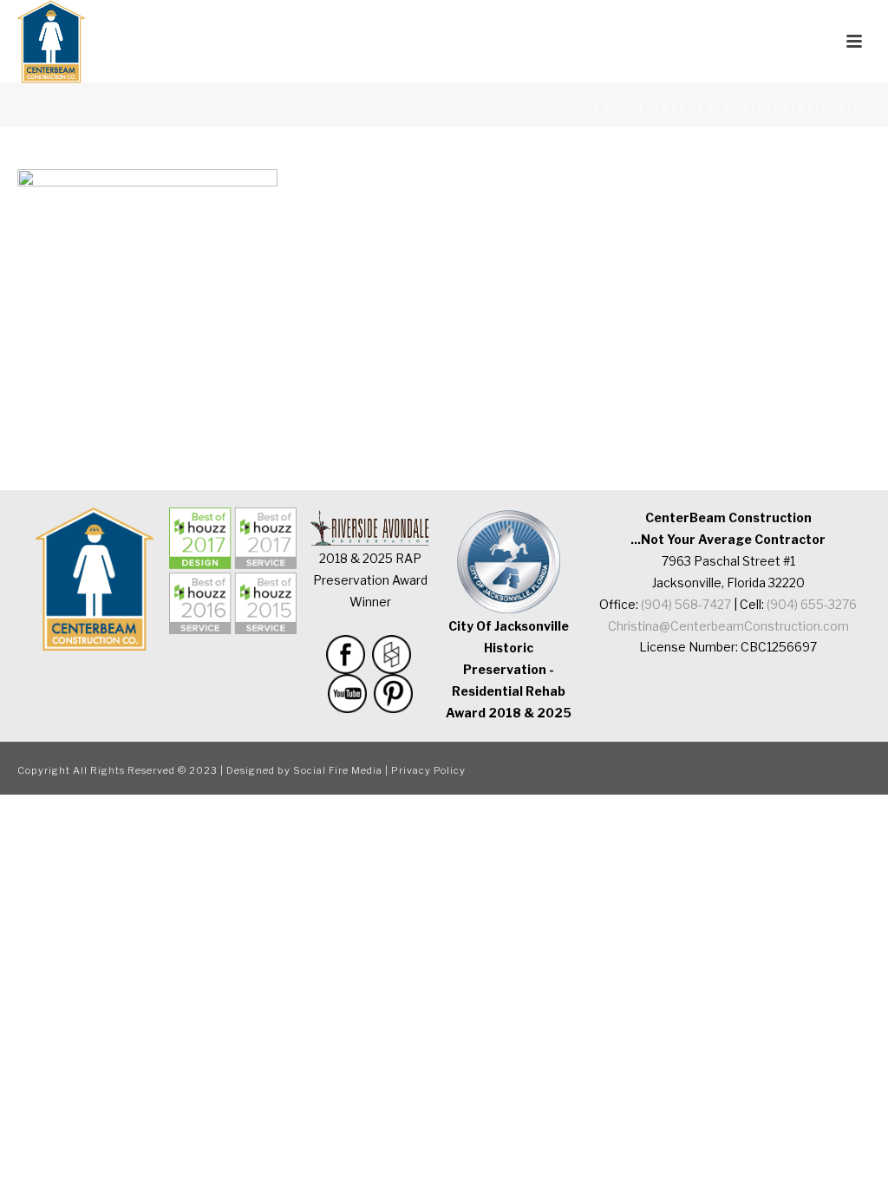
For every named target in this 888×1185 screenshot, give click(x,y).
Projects (640, 108)
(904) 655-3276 (812, 604)
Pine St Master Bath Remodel (769, 108)
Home (585, 108)
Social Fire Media (337, 770)
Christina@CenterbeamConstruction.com (728, 626)
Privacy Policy (428, 770)
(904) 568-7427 (686, 604)
